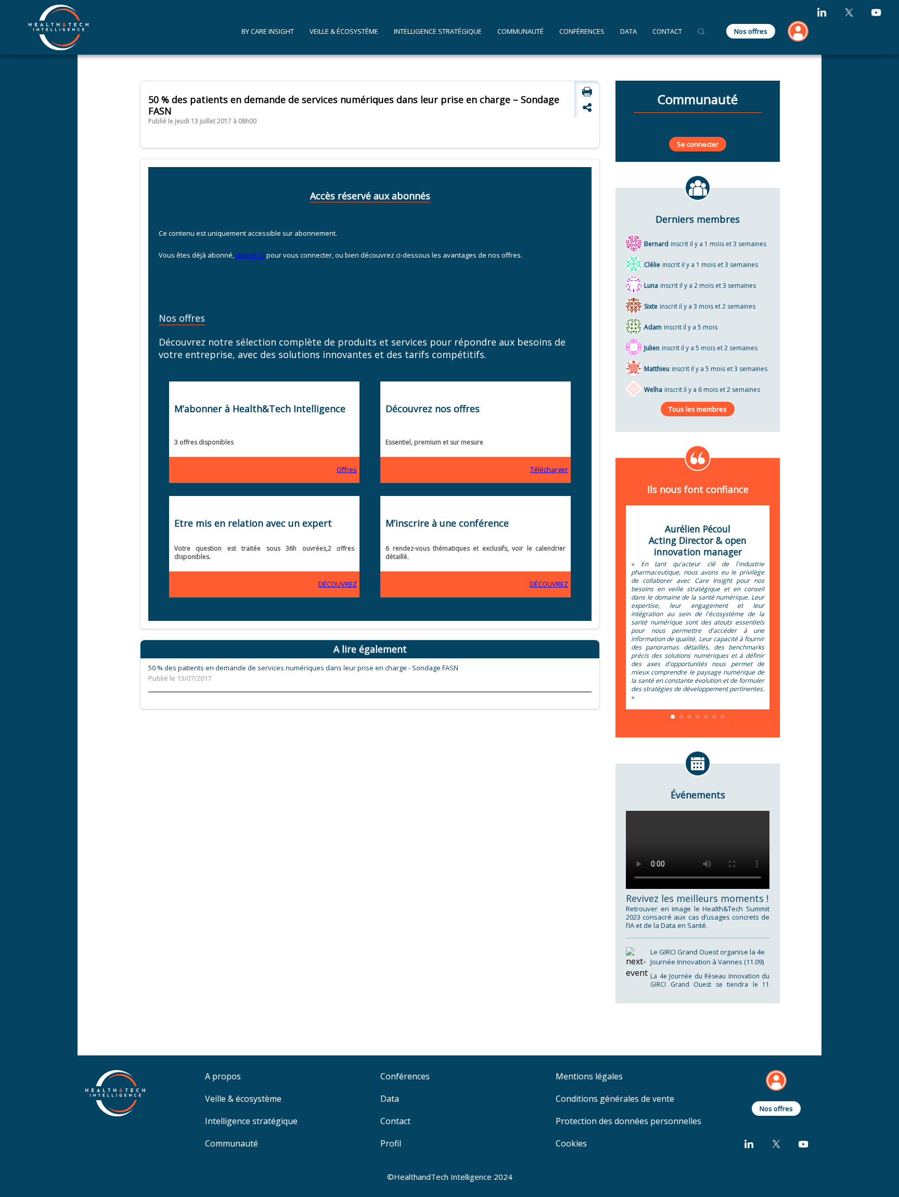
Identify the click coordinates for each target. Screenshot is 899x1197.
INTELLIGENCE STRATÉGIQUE (438, 31)
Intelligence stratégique (251, 1121)
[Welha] (633, 388)
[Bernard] (633, 242)
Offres (347, 469)
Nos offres (750, 31)
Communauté (520, 31)
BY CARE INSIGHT (267, 31)
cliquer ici (250, 255)
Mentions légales (589, 1076)
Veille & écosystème (243, 1098)
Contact (395, 1121)
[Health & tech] (58, 27)
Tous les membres (698, 409)
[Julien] (633, 346)
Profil (390, 1143)
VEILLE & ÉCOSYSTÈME (344, 31)
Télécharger (549, 469)
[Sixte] (633, 305)
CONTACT (667, 31)
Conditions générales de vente (615, 1098)
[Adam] (633, 326)
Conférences (582, 31)
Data (389, 1098)
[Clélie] (633, 263)
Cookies (571, 1143)
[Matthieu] (633, 367)
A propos (223, 1076)
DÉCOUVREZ (337, 584)
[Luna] (633, 284)
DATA (628, 31)
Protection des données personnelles (628, 1121)
